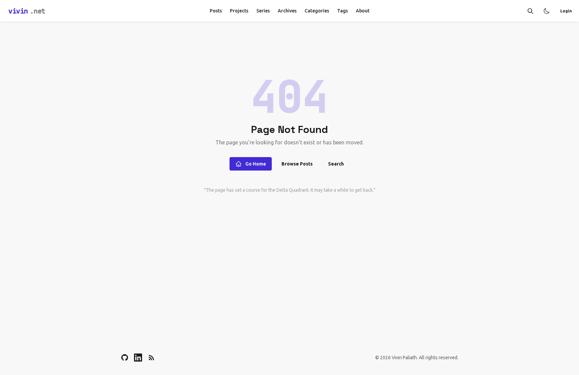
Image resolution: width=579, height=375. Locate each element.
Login (566, 11)
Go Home (255, 164)
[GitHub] (125, 358)
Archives (287, 10)
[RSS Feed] (151, 358)
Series (263, 10)
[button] (546, 11)
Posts (216, 10)
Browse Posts (297, 164)
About (363, 10)
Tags (342, 10)
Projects (239, 10)
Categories (317, 10)
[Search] (530, 11)
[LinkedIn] (138, 358)
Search (336, 164)
